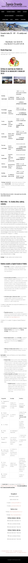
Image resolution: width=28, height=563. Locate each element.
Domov (2, 11)
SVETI (11, 19)
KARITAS (16, 19)
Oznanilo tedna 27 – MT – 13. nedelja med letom (11, 551)
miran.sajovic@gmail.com (14, 317)
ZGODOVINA (23, 19)
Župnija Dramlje (14, 4)
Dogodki (25, 11)
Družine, (23, 484)
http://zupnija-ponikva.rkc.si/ (16, 511)
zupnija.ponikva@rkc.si (16, 502)
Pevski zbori (5, 19)
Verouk (19, 11)
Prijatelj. (15, 485)
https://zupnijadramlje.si (16, 514)
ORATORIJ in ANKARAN (9, 15)
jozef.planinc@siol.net (16, 505)
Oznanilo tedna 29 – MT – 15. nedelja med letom (16, 552)
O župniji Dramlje (19, 15)
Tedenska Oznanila (11, 11)
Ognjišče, (3, 485)
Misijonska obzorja (9, 485)
